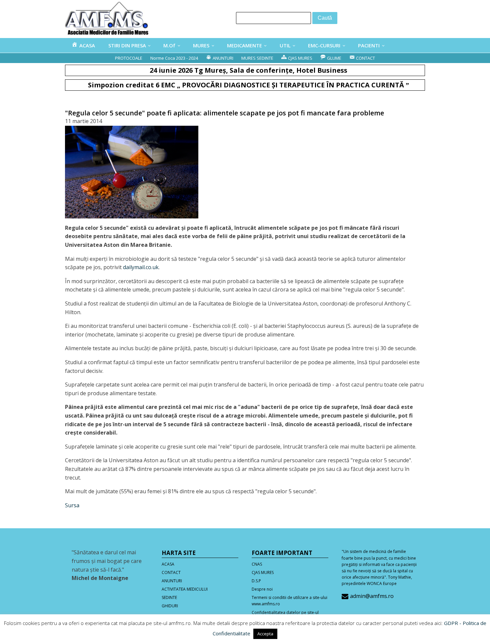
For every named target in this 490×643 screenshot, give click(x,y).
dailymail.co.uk (141, 267)
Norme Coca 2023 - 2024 (174, 58)
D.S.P (256, 581)
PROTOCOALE (128, 58)
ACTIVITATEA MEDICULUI (185, 589)
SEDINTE (169, 597)
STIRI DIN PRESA (127, 45)
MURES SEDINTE (257, 58)
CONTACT (171, 572)
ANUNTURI (172, 581)
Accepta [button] (265, 634)
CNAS (257, 564)
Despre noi (262, 589)
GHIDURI (170, 606)
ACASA (168, 564)
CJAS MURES (263, 572)
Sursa (72, 505)
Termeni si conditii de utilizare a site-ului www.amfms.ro (289, 601)
